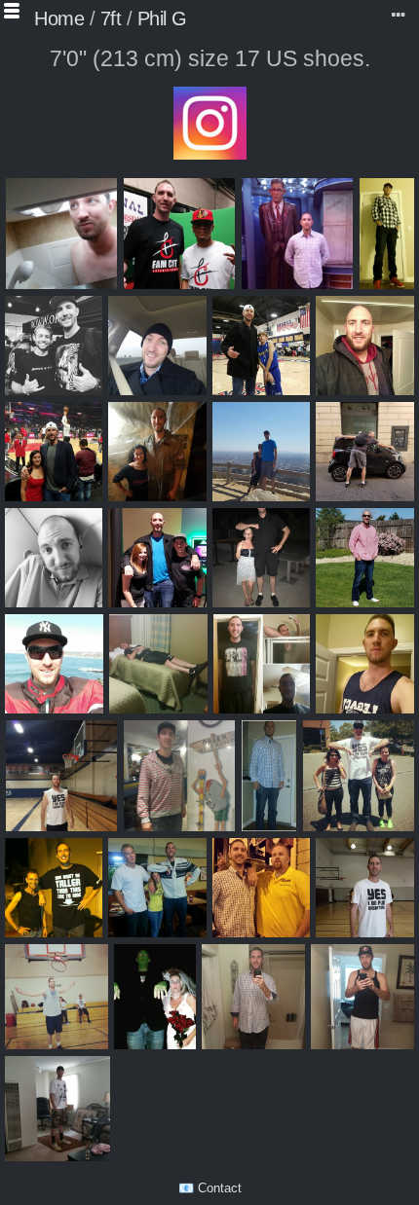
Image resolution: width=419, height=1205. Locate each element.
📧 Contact (210, 1188)
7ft (111, 18)
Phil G (162, 18)
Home (59, 18)
